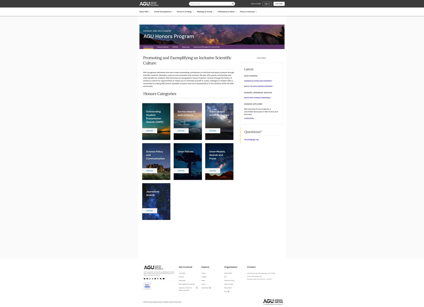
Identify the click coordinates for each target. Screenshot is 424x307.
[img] (233, 4)
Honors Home (148, 47)
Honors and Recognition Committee (206, 47)
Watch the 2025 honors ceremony (258, 86)
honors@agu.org (251, 139)
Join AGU (279, 4)
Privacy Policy (178, 302)
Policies (175, 47)
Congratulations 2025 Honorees (258, 81)
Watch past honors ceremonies (257, 98)
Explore (149, 131)
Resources (185, 47)
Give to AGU (256, 4)
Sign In (267, 4)
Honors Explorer (163, 47)
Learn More (249, 118)
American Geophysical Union (155, 302)
